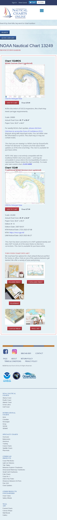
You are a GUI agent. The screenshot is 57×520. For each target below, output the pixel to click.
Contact (39, 353)
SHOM (5, 426)
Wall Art (36, 328)
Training (5, 443)
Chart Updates (7, 485)
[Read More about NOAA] (7, 377)
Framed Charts (7, 508)
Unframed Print (35, 282)
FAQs (5, 359)
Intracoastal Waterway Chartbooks (14, 470)
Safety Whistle (7, 498)
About (14, 359)
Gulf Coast (6, 407)
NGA (4, 417)
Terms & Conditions (13, 361)
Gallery (5, 515)
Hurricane (6, 437)
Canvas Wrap (14, 328)
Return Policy (27, 359)
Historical (6, 441)
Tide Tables (6, 465)
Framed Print (14, 282)
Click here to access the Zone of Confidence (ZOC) (24, 131)
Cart (33, 2)
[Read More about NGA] (17, 376)
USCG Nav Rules (8, 479)
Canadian (6, 419)
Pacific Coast (7, 400)
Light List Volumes (8, 463)
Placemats (6, 450)
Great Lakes (7, 404)
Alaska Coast (7, 398)
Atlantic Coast (7, 402)
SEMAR (5, 428)
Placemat (14, 303)
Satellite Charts (7, 448)
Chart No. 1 (6, 476)
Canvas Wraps (7, 510)
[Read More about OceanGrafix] (29, 376)
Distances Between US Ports (12, 481)
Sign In (14, 2)
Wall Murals (6, 513)
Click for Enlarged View (13, 99)
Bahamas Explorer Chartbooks (13, 467)
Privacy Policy (31, 361)
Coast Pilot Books (8, 461)
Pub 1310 (6, 483)
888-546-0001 (26, 353)
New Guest (23, 2)
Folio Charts (6, 474)
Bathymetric (6, 439)
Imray (4, 424)
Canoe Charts (7, 446)
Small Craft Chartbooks (10, 472)
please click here (35, 128)
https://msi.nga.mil (16, 232)
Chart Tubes (7, 496)
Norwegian (6, 421)
